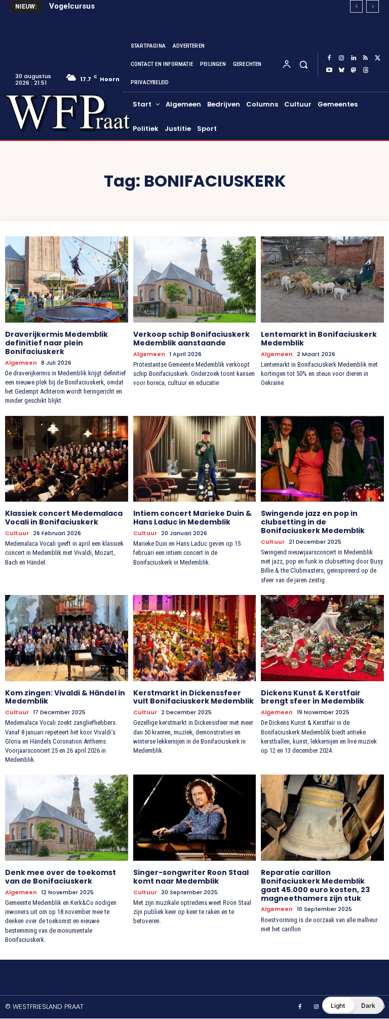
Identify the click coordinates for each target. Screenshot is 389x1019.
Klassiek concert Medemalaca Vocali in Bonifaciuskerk (64, 517)
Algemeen (21, 363)
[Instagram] (341, 58)
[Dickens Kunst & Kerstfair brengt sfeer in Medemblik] (322, 638)
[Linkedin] (353, 58)
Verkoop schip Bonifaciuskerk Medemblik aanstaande (191, 338)
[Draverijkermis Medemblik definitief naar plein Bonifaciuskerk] (66, 279)
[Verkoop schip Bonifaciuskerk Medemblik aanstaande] (194, 279)
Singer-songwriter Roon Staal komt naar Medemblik (191, 876)
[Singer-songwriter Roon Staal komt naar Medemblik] (194, 818)
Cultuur (17, 533)
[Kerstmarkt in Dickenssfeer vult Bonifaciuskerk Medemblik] (194, 638)
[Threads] (366, 70)
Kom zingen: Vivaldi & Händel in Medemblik (65, 697)
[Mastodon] (353, 70)
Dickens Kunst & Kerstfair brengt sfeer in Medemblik (312, 697)
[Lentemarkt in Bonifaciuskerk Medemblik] (322, 279)
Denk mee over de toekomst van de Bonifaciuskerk (60, 876)
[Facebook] (329, 58)
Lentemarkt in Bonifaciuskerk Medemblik (319, 338)
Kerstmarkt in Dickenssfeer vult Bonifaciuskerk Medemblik (193, 697)
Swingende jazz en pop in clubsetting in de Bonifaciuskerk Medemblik (313, 522)
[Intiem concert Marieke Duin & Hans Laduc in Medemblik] (194, 459)
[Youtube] (329, 70)
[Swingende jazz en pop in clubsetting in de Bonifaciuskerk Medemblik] (322, 459)
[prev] (356, 6)
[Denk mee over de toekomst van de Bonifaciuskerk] (66, 818)
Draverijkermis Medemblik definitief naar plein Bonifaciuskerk (56, 343)
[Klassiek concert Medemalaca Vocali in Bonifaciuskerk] (66, 459)
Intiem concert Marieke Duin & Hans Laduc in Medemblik (192, 517)
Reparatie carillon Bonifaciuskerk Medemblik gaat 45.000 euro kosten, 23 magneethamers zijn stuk (315, 885)
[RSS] (366, 58)
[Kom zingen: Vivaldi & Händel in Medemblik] (66, 638)
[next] (372, 6)
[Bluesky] (341, 70)
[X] (378, 58)
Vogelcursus (72, 6)
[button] (303, 64)
